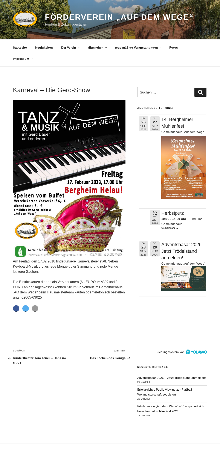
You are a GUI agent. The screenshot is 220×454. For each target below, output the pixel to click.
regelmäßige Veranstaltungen (136, 47)
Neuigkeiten (44, 47)
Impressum (21, 58)
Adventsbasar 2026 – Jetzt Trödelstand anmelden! (183, 251)
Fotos (173, 47)
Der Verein (68, 47)
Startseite (20, 47)
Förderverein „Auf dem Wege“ (119, 17)
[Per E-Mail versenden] (35, 308)
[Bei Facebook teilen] (16, 308)
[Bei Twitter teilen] (25, 308)
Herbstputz (172, 213)
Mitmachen (95, 47)
